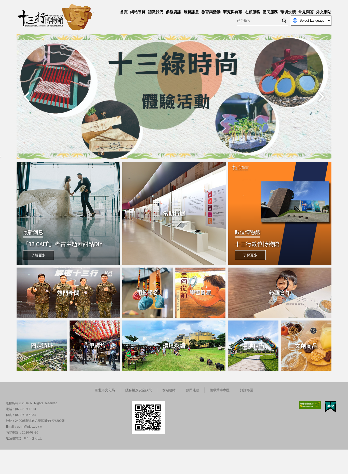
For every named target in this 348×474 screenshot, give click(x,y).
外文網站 (323, 12)
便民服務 (270, 12)
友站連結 (169, 390)
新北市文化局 (105, 390)
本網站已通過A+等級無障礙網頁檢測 (310, 405)
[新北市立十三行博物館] (55, 17)
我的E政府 (330, 406)
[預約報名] (147, 293)
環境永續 (288, 12)
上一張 (27, 97)
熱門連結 (192, 390)
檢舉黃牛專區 (220, 390)
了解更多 (38, 255)
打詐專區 (246, 390)
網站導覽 (137, 12)
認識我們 (155, 12)
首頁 (124, 12)
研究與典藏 (232, 12)
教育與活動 (211, 12)
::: (94, 11)
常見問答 (306, 12)
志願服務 (252, 12)
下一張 (321, 97)
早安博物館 (27, 37)
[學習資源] (200, 293)
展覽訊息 (191, 12)
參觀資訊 (173, 12)
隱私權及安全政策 (138, 390)
